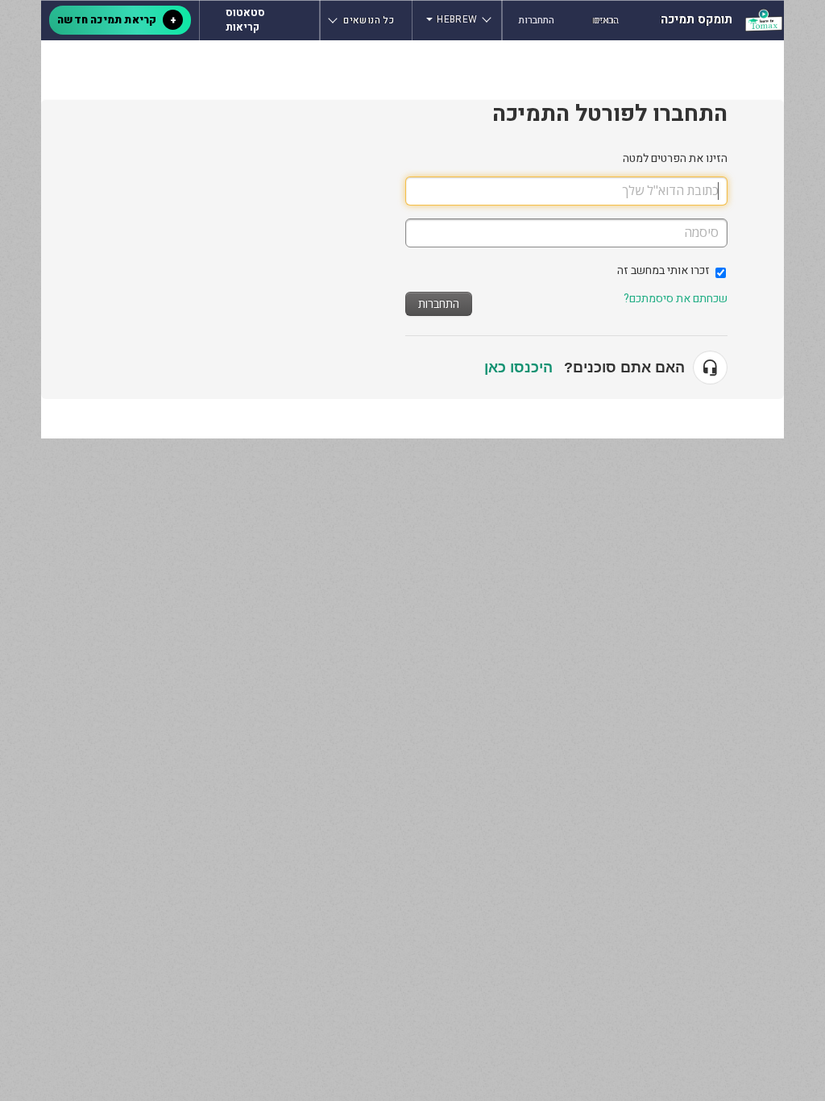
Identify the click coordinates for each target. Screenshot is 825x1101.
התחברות (438, 303)
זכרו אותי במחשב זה (663, 270)
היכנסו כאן (518, 367)
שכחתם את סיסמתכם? (676, 298)
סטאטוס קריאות (245, 20)
